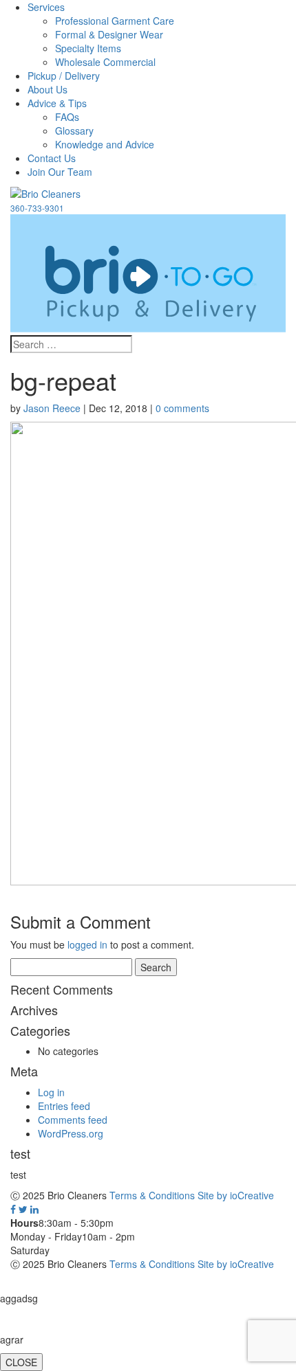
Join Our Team (60, 172)
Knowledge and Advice (104, 144)
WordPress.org (70, 1133)
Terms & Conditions (152, 1195)
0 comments (182, 408)
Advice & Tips (57, 103)
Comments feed (72, 1119)
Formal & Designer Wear (109, 34)
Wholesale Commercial (105, 62)
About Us (47, 89)
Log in (51, 1092)
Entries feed (64, 1106)
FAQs (67, 117)
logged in (87, 944)
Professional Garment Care (114, 20)
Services (46, 7)
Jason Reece (52, 408)
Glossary (74, 130)
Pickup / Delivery (64, 75)
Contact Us (52, 158)
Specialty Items (88, 48)
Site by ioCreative (236, 1195)
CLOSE (21, 1362)
